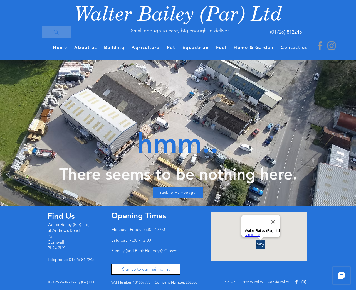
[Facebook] (319, 45)
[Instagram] (331, 45)
